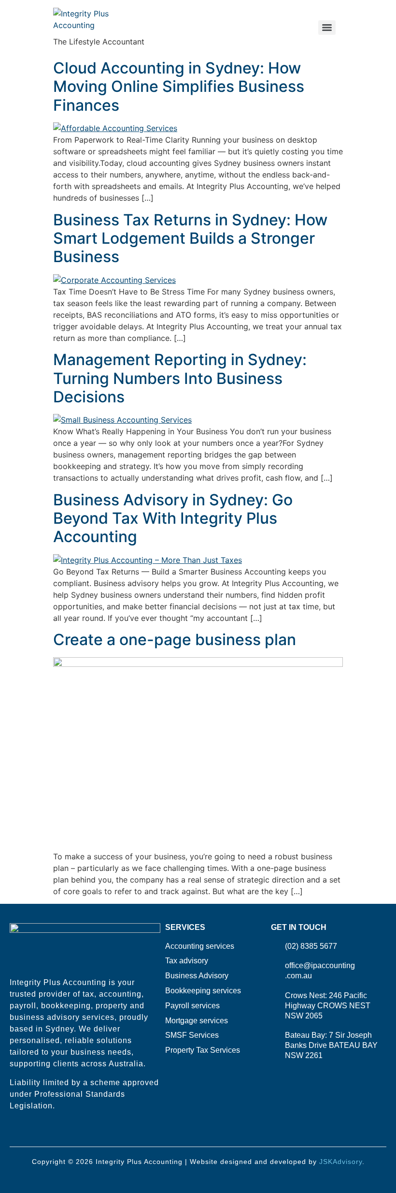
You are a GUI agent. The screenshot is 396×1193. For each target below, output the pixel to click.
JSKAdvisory (340, 1161)
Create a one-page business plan (174, 639)
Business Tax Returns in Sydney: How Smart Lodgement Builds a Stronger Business (190, 238)
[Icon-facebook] (14, 1132)
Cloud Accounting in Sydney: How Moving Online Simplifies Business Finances (178, 87)
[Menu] (327, 27)
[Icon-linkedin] (30, 1132)
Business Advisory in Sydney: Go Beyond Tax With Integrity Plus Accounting (173, 518)
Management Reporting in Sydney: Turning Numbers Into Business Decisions (180, 378)
